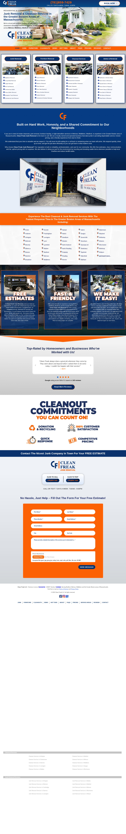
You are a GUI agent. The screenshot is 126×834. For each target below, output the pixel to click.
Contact (107, 48)
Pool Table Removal (41, 89)
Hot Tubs (64, 48)
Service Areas (86, 602)
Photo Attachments (38, 553)
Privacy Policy (74, 589)
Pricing (88, 48)
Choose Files (38, 557)
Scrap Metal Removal (10, 80)
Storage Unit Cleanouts (74, 98)
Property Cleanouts (73, 89)
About (73, 48)
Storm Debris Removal (10, 92)
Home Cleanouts (72, 95)
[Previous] (35, 365)
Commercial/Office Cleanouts (75, 83)
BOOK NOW (109, 3)
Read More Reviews (63, 387)
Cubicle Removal (40, 95)
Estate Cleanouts (72, 86)
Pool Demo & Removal (105, 92)
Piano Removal (40, 86)
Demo (54, 48)
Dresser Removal (40, 80)
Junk (24, 48)
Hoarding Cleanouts (73, 92)
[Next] (90, 365)
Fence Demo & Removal (105, 86)
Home (17, 48)
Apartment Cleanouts (73, 77)
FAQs (80, 48)
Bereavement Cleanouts (74, 80)
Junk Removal (15, 59)
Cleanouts (45, 48)
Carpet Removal (9, 83)
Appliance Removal (10, 77)
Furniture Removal (47, 59)
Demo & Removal (110, 59)
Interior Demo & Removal (105, 89)
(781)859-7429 (52, 480)
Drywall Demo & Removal (105, 83)
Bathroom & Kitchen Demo (106, 77)
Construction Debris (10, 89)
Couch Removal (40, 77)
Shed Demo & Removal (105, 98)
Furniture (33, 48)
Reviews (97, 48)
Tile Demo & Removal (104, 95)
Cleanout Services (78, 59)
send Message (86, 567)
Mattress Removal (41, 83)
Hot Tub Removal (9, 86)
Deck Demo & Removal (105, 80)
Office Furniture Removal (42, 92)
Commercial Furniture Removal (44, 98)
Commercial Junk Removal (11, 98)
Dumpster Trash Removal (11, 95)
